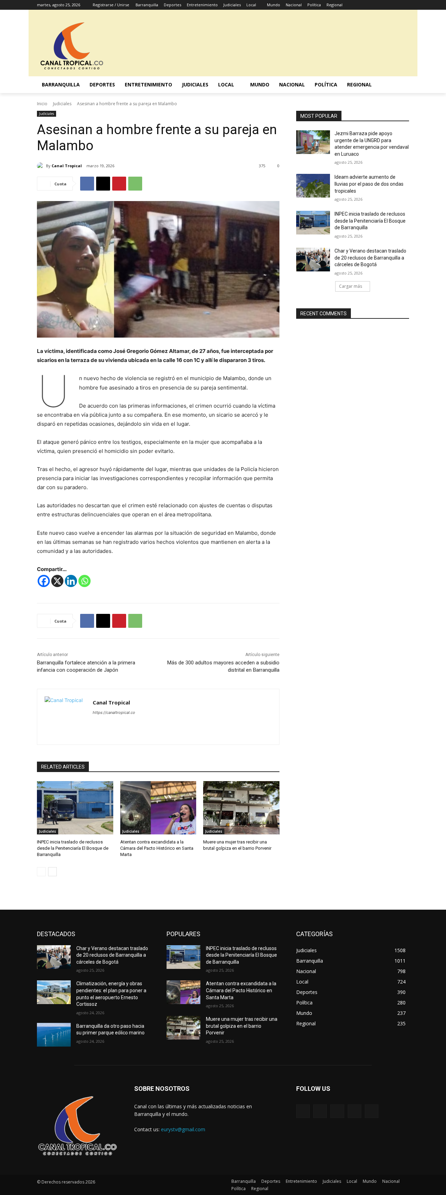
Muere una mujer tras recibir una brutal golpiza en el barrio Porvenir (241, 1025)
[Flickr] (337, 1111)
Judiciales (62, 104)
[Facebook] (366, 5)
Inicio (42, 104)
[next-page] (52, 871)
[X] (386, 5)
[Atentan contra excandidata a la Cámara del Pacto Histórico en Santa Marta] (158, 807)
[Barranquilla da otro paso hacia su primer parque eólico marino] (54, 1035)
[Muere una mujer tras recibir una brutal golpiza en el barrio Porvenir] (241, 807)
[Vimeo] (395, 5)
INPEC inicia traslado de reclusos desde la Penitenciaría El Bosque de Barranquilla (72, 848)
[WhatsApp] (135, 184)
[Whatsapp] (84, 581)
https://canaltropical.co (114, 712)
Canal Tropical (67, 165)
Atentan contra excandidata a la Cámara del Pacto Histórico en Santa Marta (156, 848)
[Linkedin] (71, 581)
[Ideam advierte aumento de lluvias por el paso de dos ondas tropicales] (313, 186)
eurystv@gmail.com (183, 1129)
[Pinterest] (119, 184)
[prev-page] (41, 871)
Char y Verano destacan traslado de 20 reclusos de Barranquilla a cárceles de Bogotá (370, 257)
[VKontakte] (371, 1111)
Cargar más (350, 286)
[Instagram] (376, 5)
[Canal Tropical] (41, 165)
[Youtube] (405, 5)
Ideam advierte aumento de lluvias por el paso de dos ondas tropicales (368, 183)
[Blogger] (303, 1111)
